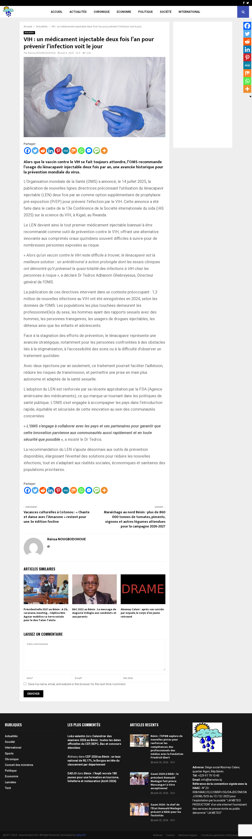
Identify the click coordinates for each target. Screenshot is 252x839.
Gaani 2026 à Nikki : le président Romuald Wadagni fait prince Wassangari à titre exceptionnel (165, 781)
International (189, 11)
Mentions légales (188, 835)
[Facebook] (27, 150)
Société (165, 11)
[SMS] (96, 150)
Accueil (56, 11)
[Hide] (250, 96)
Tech (8, 788)
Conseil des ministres (19, 764)
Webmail (157, 835)
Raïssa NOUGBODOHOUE (42, 53)
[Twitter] (35, 150)
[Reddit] (42, 150)
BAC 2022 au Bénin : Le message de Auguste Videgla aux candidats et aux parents (94, 613)
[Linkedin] (50, 150)
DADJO (72, 773)
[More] (104, 150)
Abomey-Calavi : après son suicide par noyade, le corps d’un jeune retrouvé (142, 613)
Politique (145, 11)
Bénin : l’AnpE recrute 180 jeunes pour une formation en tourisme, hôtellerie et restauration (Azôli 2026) (93, 777)
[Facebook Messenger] (88, 150)
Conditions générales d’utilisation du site (223, 835)
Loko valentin (76, 736)
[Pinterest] (58, 150)
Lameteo (10, 782)
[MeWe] (65, 150)
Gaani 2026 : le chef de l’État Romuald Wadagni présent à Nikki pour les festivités (166, 810)
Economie (124, 11)
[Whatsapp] (81, 150)
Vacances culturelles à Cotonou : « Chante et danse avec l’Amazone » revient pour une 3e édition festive (57, 517)
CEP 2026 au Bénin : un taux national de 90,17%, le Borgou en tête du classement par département (94, 760)
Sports (9, 753)
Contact (170, 835)
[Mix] (73, 150)
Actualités (78, 11)
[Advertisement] (202, 85)
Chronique (102, 11)
